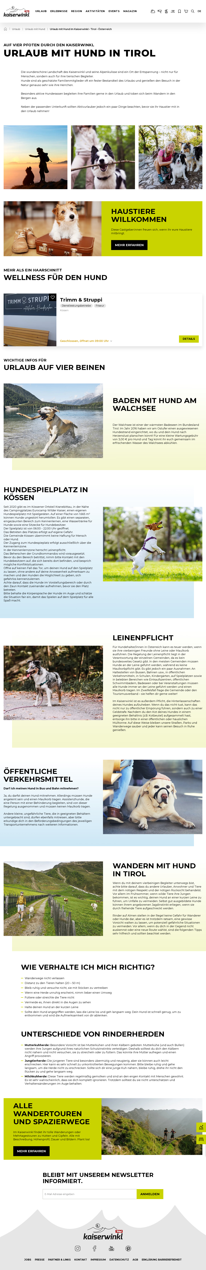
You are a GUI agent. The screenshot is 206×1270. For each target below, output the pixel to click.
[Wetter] (153, 11)
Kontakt (80, 1259)
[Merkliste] (179, 11)
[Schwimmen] (173, 11)
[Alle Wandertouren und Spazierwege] (151, 1126)
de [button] (199, 11)
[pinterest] (128, 1248)
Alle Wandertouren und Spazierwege (51, 1114)
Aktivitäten (95, 11)
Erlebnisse (59, 11)
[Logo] (16, 11)
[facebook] (95, 1248)
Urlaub (41, 11)
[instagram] (78, 1248)
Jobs (27, 1259)
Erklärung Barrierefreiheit (162, 1259)
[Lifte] (166, 11)
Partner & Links (59, 1259)
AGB (135, 1259)
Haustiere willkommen (139, 215)
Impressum (98, 1259)
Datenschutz (119, 1259)
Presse (39, 1259)
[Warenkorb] (186, 11)
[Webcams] (160, 11)
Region (76, 11)
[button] (193, 11)
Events (114, 11)
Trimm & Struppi (81, 300)
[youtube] (111, 1248)
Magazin (130, 11)
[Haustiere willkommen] (52, 228)
